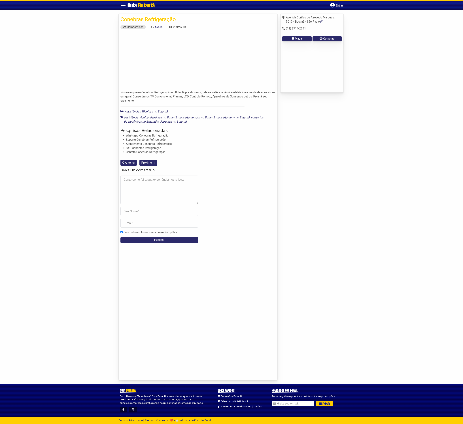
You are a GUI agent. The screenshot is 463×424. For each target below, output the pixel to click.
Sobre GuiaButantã (231, 396)
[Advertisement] (198, 61)
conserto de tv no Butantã (233, 117)
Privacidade (136, 420)
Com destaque (242, 406)
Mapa (298, 38)
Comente (329, 38)
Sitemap (149, 420)
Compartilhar (134, 27)
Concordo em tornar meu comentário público (151, 232)
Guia (141, 5)
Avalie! (159, 27)
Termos (123, 420)
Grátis (258, 406)
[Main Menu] (123, 5)
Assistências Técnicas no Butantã (146, 111)
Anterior (130, 162)
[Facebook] (123, 410)
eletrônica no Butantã (173, 121)
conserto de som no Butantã (196, 117)
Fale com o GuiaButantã (234, 401)
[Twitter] (133, 410)
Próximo (147, 162)
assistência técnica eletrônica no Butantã (150, 117)
